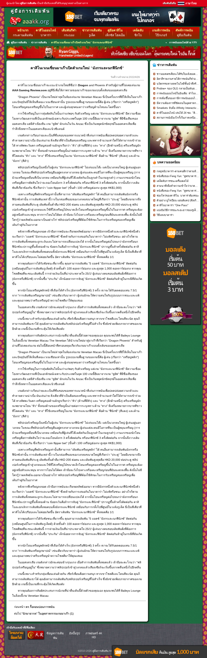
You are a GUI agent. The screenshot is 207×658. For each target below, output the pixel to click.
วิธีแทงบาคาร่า (165, 215)
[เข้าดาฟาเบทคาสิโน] (35, 638)
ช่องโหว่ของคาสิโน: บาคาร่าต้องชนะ (178, 195)
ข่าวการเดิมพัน (39, 42)
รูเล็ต (92, 35)
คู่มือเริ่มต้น (184, 35)
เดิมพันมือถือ (169, 3)
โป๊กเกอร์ (161, 35)
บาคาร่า (46, 35)
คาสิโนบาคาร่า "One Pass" (172, 205)
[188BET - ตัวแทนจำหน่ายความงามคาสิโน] (175, 157)
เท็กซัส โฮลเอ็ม (115, 35)
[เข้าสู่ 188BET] (16, 638)
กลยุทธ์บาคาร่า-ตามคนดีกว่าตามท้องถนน (180, 171)
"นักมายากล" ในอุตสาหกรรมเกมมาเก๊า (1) (48, 613)
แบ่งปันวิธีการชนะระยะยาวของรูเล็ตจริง (179, 210)
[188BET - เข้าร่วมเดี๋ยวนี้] (127, 25)
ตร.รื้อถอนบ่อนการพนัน (40, 606)
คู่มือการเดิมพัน (30, 11)
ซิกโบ (138, 35)
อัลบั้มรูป (74, 633)
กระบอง (69, 35)
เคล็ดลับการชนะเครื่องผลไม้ (173, 181)
